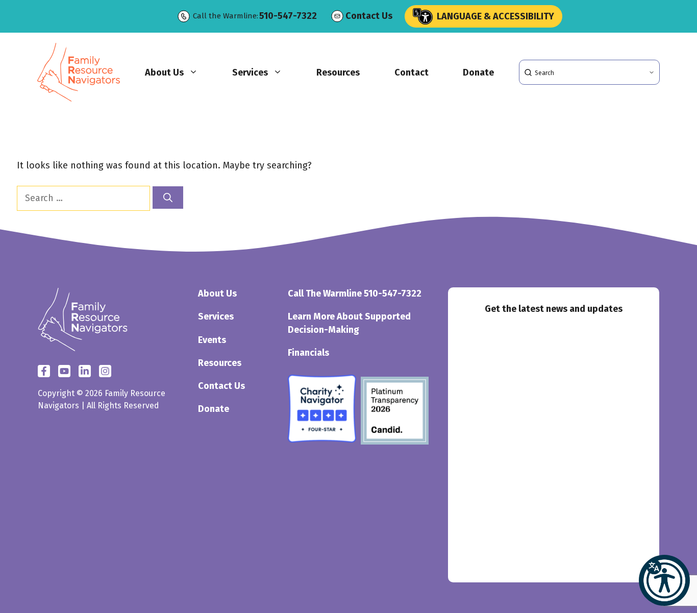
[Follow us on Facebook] (44, 371)
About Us (164, 72)
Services (250, 72)
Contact (411, 72)
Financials (308, 352)
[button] (664, 580)
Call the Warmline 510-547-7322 (354, 293)
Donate (478, 72)
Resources (338, 72)
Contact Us (368, 15)
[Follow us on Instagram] (85, 371)
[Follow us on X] (64, 371)
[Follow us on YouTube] (105, 371)
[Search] (168, 197)
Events (212, 340)
